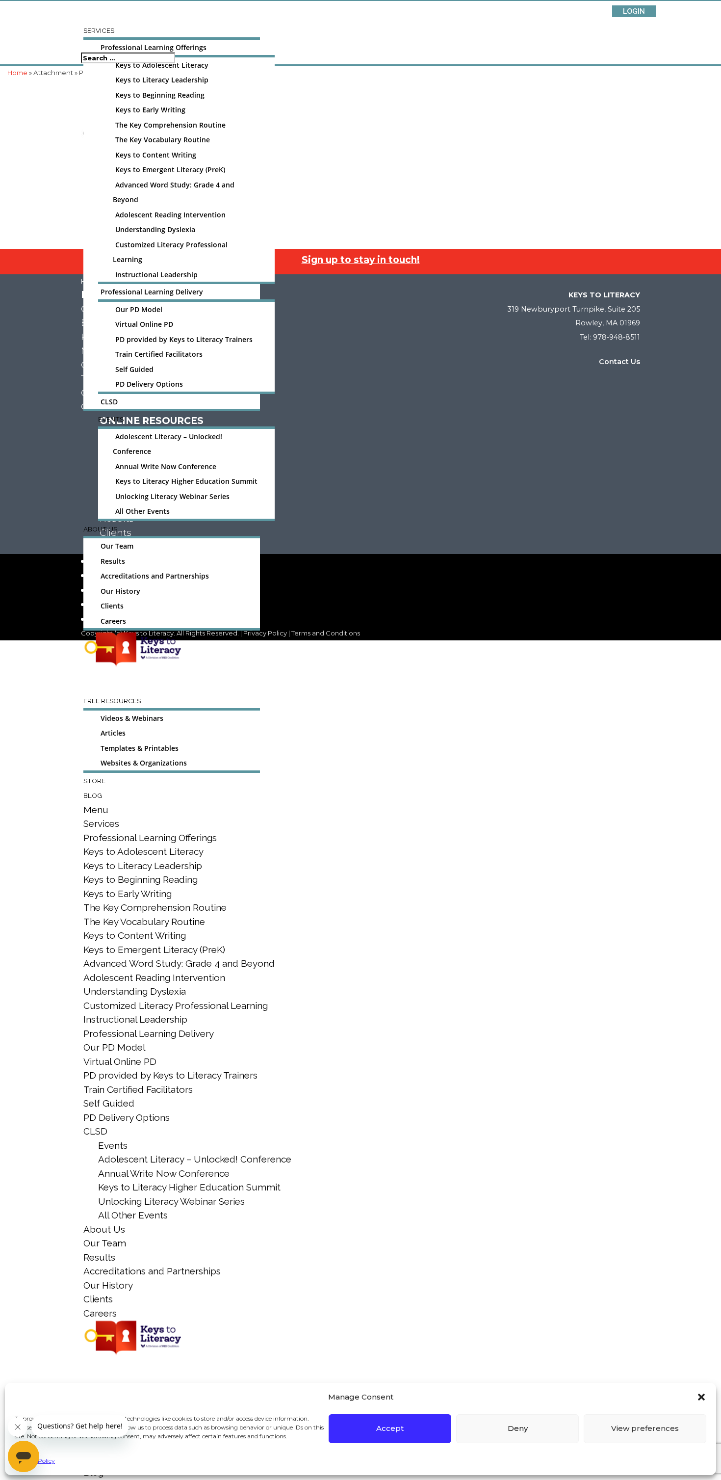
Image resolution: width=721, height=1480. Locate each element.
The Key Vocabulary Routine (162, 139)
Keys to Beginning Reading (160, 95)
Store (94, 781)
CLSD (109, 401)
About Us (100, 529)
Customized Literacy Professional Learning (175, 1005)
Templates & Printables (140, 748)
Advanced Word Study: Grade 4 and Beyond (179, 963)
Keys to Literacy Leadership (161, 80)
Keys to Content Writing (155, 155)
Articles (113, 733)
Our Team (117, 546)
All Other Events (142, 511)
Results (113, 561)
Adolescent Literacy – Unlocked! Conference (194, 1159)
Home (17, 73)
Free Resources (112, 701)
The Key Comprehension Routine (170, 125)
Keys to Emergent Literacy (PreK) (170, 169)
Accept (390, 1428)
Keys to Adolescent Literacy (161, 65)
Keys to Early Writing (150, 110)
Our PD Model (138, 309)
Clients (112, 606)
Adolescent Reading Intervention (170, 215)
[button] (701, 1397)
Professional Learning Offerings (153, 47)
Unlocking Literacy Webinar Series (172, 496)
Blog (92, 795)
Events (111, 419)
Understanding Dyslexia (155, 229)
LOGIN (634, 11)
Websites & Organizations (144, 763)
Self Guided (134, 369)
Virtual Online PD (144, 324)
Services (98, 30)
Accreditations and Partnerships (155, 576)
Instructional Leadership (156, 274)
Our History (120, 591)
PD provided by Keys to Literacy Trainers (184, 339)
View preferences (645, 1428)
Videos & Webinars (132, 718)
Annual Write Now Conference (165, 466)
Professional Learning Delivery (152, 292)
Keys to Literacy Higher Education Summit (186, 481)
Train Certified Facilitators (159, 354)
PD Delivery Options (149, 384)
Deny (518, 1428)
